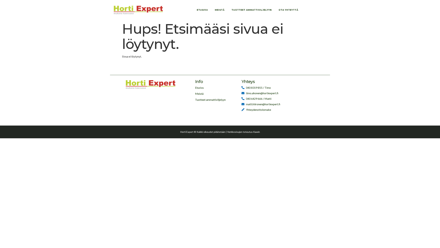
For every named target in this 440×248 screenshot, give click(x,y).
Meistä (220, 10)
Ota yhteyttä (288, 10)
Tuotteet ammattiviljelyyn (252, 10)
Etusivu (202, 10)
